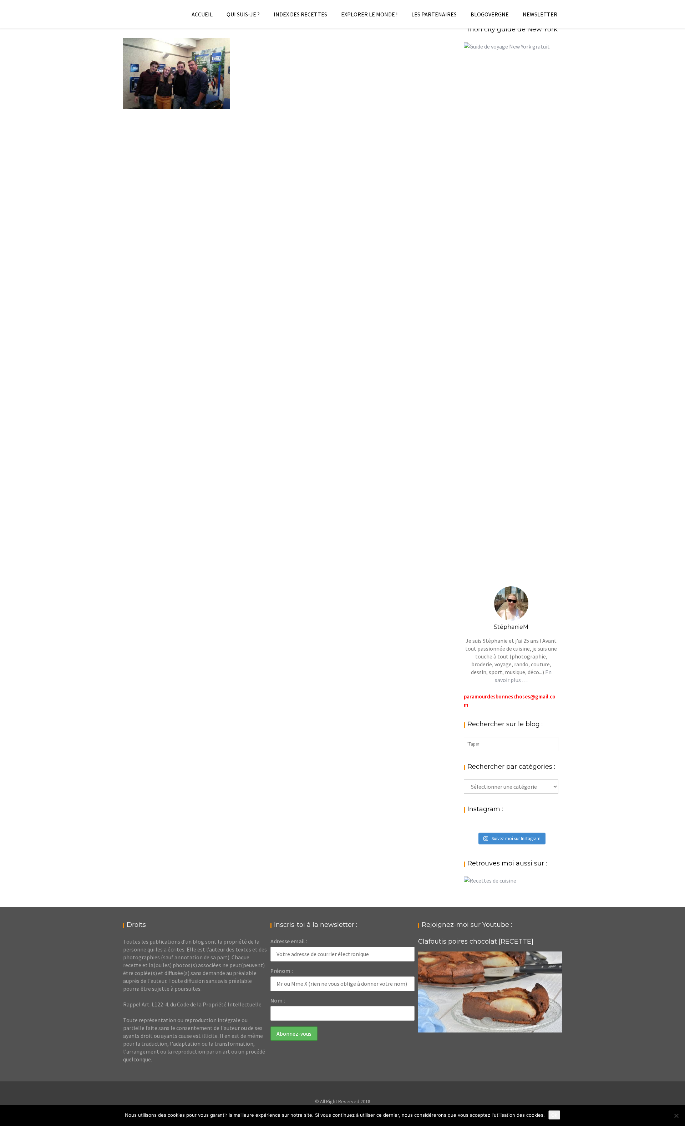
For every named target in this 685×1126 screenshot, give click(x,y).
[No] (676, 1115)
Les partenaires (434, 14)
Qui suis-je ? (243, 14)
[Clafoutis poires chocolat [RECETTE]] (490, 991)
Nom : (277, 1000)
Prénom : (281, 970)
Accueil (202, 14)
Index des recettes (300, 14)
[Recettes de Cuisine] (490, 880)
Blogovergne (490, 14)
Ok (554, 1115)
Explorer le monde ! (369, 14)
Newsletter (540, 14)
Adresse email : (288, 941)
